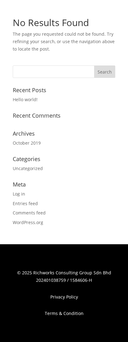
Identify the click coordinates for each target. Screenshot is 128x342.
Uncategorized (28, 168)
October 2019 (27, 143)
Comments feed (29, 213)
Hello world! (25, 99)
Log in (19, 194)
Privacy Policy (64, 297)
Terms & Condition (64, 313)
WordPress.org (28, 222)
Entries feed (25, 203)
